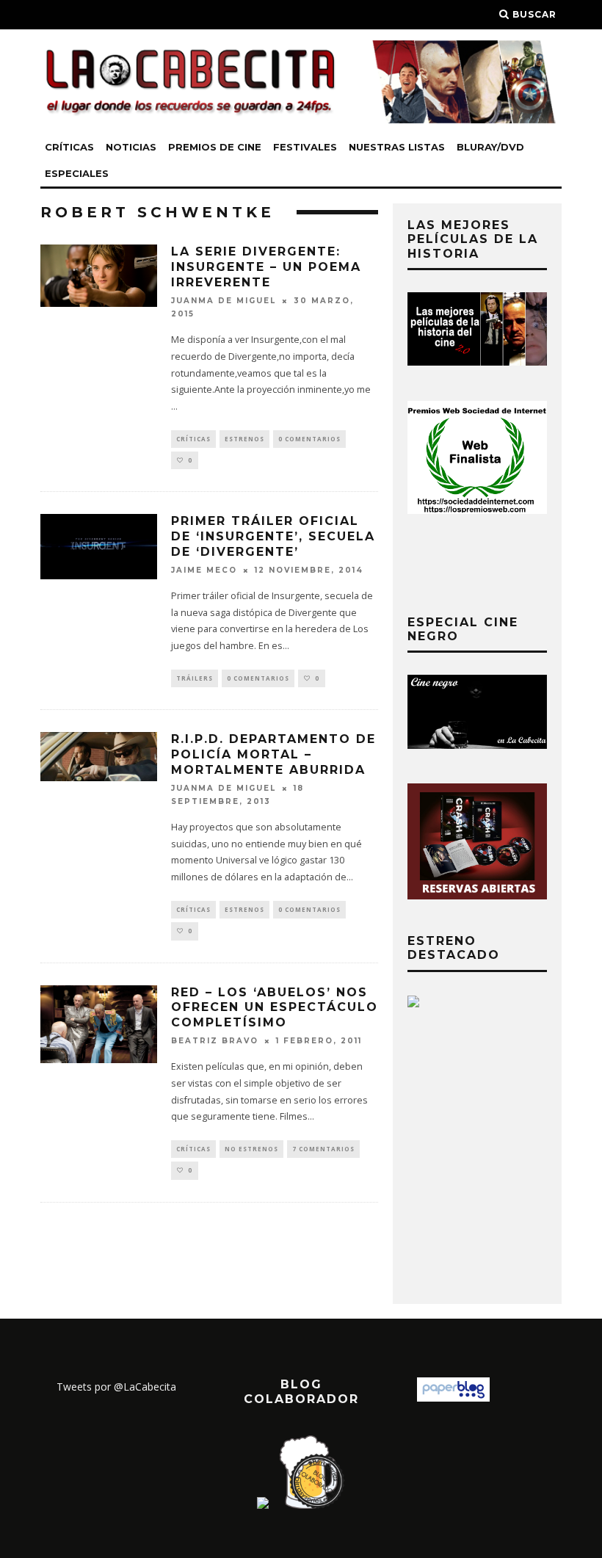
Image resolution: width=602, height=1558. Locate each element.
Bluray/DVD (490, 147)
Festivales (305, 147)
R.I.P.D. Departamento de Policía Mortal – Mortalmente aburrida (273, 754)
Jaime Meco (204, 570)
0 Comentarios (309, 439)
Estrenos (244, 439)
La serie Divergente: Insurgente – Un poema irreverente (266, 266)
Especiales (77, 173)
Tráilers (194, 678)
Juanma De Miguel (223, 300)
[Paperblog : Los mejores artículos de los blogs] (453, 1398)
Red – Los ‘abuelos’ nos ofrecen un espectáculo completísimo (274, 1007)
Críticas (69, 147)
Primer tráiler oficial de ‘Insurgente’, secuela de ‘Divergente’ (273, 536)
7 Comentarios (323, 1149)
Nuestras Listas (397, 147)
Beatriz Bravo (214, 1041)
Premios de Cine (214, 147)
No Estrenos (251, 1149)
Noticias (131, 147)
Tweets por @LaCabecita (116, 1387)
